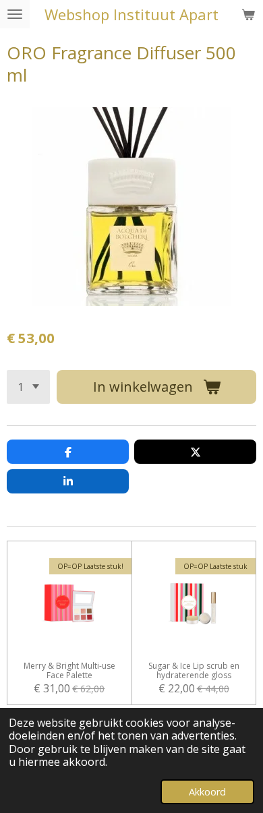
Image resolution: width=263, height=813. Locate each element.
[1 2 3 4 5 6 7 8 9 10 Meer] (28, 387)
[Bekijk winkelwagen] (248, 14)
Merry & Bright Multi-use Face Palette (69, 670)
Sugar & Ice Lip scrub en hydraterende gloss (193, 670)
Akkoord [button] (207, 791)
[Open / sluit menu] (15, 14)
